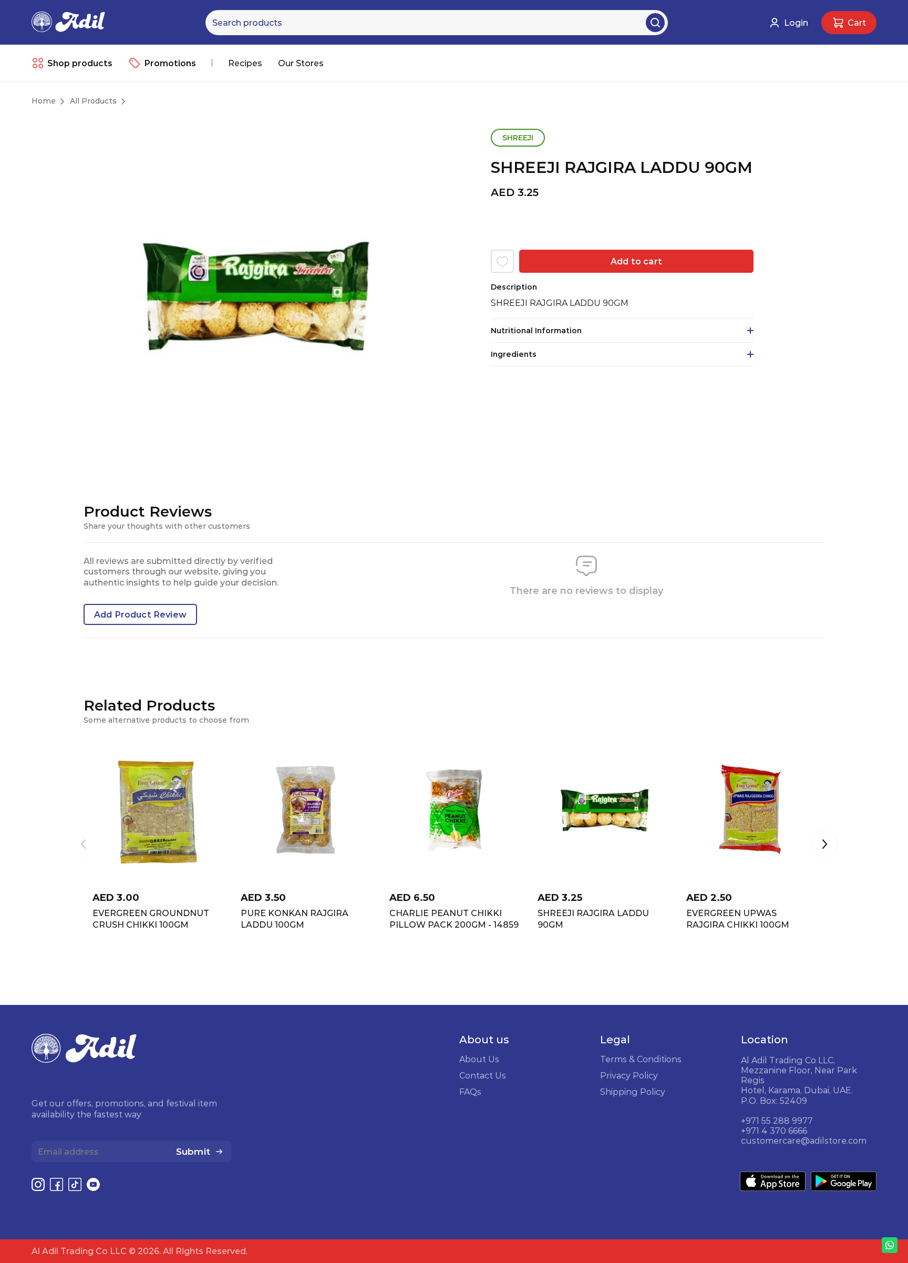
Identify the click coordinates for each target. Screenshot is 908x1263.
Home (44, 101)
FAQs (470, 1091)
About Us (479, 1059)
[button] (824, 845)
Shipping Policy (632, 1091)
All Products (93, 101)
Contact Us (482, 1075)
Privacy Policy (629, 1075)
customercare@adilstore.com (803, 1140)
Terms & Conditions (641, 1059)
